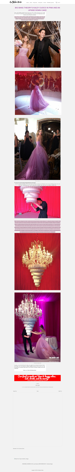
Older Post (60, 391)
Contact (44, 2)
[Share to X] (37, 385)
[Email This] (36, 385)
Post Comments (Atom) (20, 448)
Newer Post (15, 391)
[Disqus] (37, 406)
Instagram (40, 2)
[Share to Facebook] (38, 385)
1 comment (37, 383)
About (31, 2)
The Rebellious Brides (40, 470)
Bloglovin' (35, 2)
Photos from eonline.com (37, 68)
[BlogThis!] (37, 385)
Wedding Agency (50, 2)
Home (28, 2)
